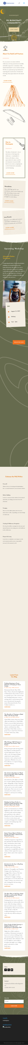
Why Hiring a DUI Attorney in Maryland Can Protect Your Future (13, 743)
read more (7, 706)
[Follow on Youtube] (12, 970)
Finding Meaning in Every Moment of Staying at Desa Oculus (12, 685)
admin (7, 687)
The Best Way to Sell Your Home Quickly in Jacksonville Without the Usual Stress (13, 895)
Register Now (19, 342)
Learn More (8, 80)
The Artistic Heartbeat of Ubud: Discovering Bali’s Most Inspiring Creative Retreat (13, 774)
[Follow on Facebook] (5, 970)
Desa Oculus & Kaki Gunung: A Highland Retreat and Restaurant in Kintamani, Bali (13, 926)
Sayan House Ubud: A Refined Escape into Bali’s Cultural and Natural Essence (13, 835)
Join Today (14, 29)
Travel (17, 837)
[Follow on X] (8, 970)
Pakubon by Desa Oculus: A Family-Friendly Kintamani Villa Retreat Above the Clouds (13, 804)
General (17, 687)
